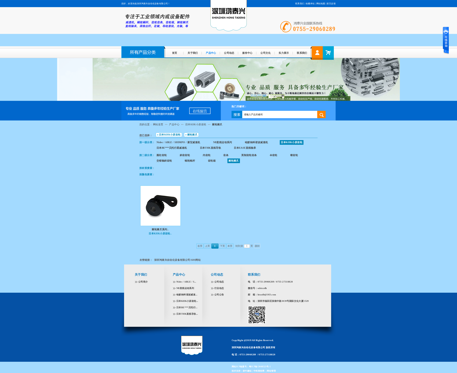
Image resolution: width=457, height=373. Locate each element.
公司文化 (265, 53)
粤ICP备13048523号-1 (260, 366)
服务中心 (247, 53)
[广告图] (171, 120)
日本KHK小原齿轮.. (160, 233)
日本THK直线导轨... (187, 313)
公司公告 (219, 294)
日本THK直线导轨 (210, 148)
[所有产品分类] (143, 57)
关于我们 (193, 53)
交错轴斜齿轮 (164, 160)
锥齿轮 (294, 155)
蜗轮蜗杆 (190, 160)
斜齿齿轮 (185, 155)
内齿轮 (206, 155)
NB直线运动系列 (222, 142)
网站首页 (158, 124)
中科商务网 (259, 371)
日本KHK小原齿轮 (195, 124)
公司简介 (143, 281)
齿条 (225, 155)
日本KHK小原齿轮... (187, 301)
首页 (174, 53)
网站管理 (271, 371)
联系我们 (299, 3)
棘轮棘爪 (217, 124)
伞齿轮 (273, 155)
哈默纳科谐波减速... (186, 294)
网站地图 (320, 3)
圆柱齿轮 (162, 155)
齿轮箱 (212, 160)
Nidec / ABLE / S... (186, 281)
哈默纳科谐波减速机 (256, 142)
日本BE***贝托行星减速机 (172, 148)
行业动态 (219, 288)
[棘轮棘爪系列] (160, 222)
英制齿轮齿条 (249, 155)
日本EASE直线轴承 (245, 148)
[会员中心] (317, 53)
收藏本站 (310, 3)
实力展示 (284, 53)
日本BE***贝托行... (186, 307)
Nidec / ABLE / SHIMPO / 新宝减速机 (178, 142)
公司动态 (229, 53)
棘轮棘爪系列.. (160, 229)
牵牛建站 (247, 371)
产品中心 (211, 53)
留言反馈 (331, 3)
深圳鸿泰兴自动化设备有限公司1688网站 (177, 260)
